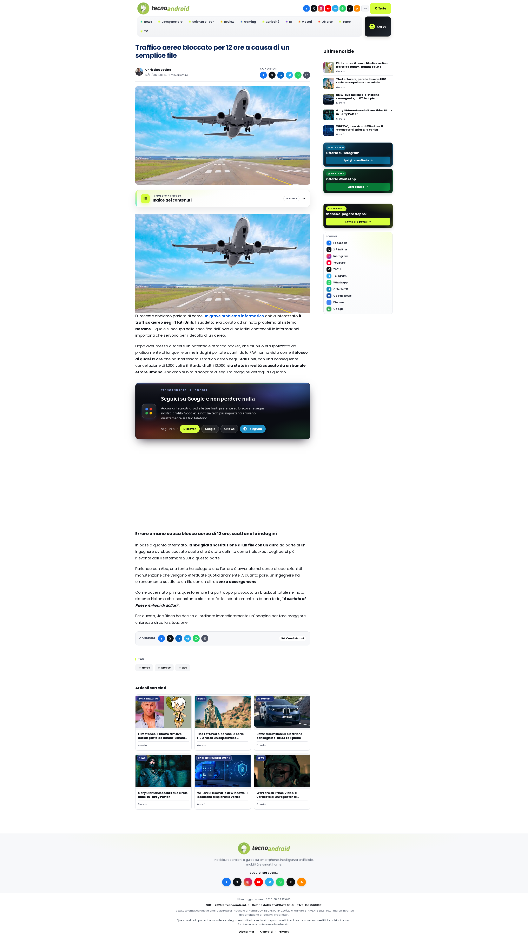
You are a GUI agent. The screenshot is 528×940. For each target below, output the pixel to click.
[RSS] (357, 8)
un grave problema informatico (234, 315)
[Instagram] (321, 8)
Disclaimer (246, 932)
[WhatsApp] (298, 75)
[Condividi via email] (306, 75)
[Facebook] (306, 8)
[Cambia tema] (365, 8)
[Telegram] (335, 8)
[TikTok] (350, 8)
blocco (166, 668)
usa (184, 668)
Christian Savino (158, 70)
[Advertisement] (222, 497)
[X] (314, 8)
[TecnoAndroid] (163, 8)
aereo (146, 668)
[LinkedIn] (280, 75)
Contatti (266, 932)
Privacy (283, 932)
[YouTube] (328, 8)
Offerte (380, 8)
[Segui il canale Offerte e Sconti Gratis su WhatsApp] (342, 8)
